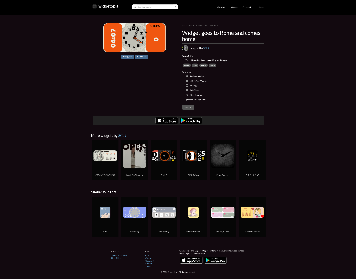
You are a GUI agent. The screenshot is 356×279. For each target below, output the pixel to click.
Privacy (148, 263)
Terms (148, 266)
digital (186, 65)
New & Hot (116, 258)
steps (212, 65)
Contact (149, 258)
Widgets (234, 7)
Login (261, 7)
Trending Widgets (119, 255)
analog (203, 65)
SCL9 (206, 48)
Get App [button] (221, 7)
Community (248, 7)
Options (187, 107)
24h (195, 65)
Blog (147, 255)
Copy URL (128, 57)
